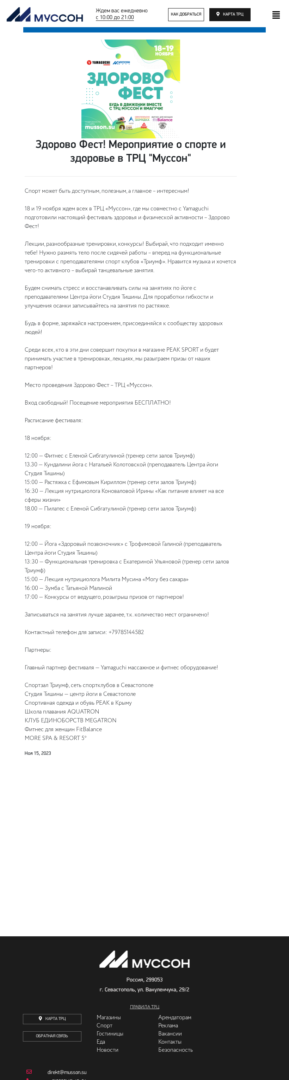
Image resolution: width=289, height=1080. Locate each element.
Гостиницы (110, 1034)
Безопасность (175, 1050)
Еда (101, 1042)
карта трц (233, 14)
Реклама (168, 1026)
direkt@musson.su (67, 1072)
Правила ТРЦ (144, 1007)
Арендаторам (174, 1018)
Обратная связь (52, 1036)
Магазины (109, 1018)
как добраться (186, 14)
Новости (107, 1050)
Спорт (104, 1026)
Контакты (170, 1042)
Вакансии (170, 1034)
